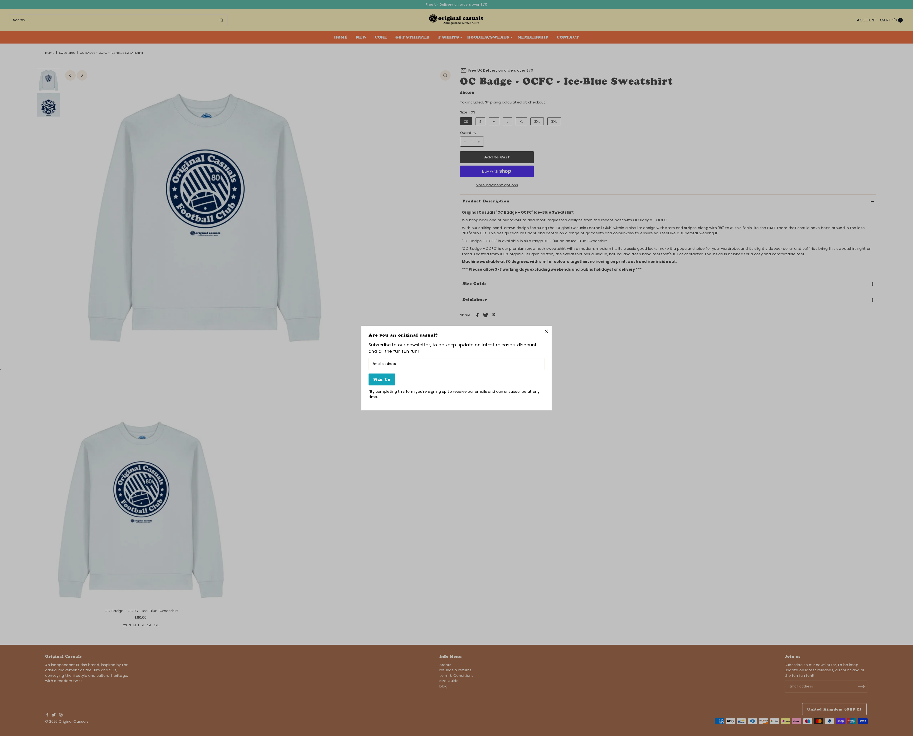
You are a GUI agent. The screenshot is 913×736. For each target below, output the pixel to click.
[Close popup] (546, 331)
